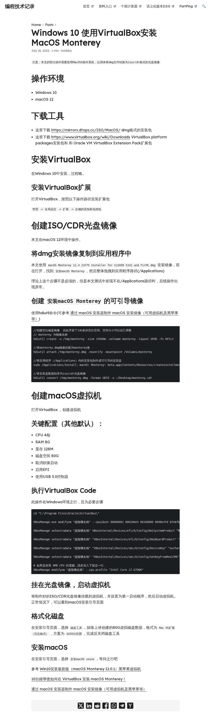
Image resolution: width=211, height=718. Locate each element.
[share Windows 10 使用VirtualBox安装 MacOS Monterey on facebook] (105, 706)
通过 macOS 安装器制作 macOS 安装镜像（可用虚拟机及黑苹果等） (89, 689)
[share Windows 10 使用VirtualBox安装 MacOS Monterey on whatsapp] (114, 706)
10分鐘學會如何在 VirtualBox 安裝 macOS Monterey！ (78, 679)
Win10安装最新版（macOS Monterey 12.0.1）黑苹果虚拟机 (90, 669)
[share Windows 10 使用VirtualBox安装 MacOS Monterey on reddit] (97, 706)
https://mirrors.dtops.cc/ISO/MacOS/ (85, 130)
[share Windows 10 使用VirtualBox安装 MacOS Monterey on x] (81, 706)
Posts (49, 25)
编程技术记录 (20, 6)
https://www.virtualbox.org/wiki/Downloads (90, 137)
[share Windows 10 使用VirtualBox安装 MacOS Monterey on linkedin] (89, 706)
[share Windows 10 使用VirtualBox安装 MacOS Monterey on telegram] (122, 706)
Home (36, 25)
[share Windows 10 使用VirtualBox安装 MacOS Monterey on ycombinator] (130, 706)
